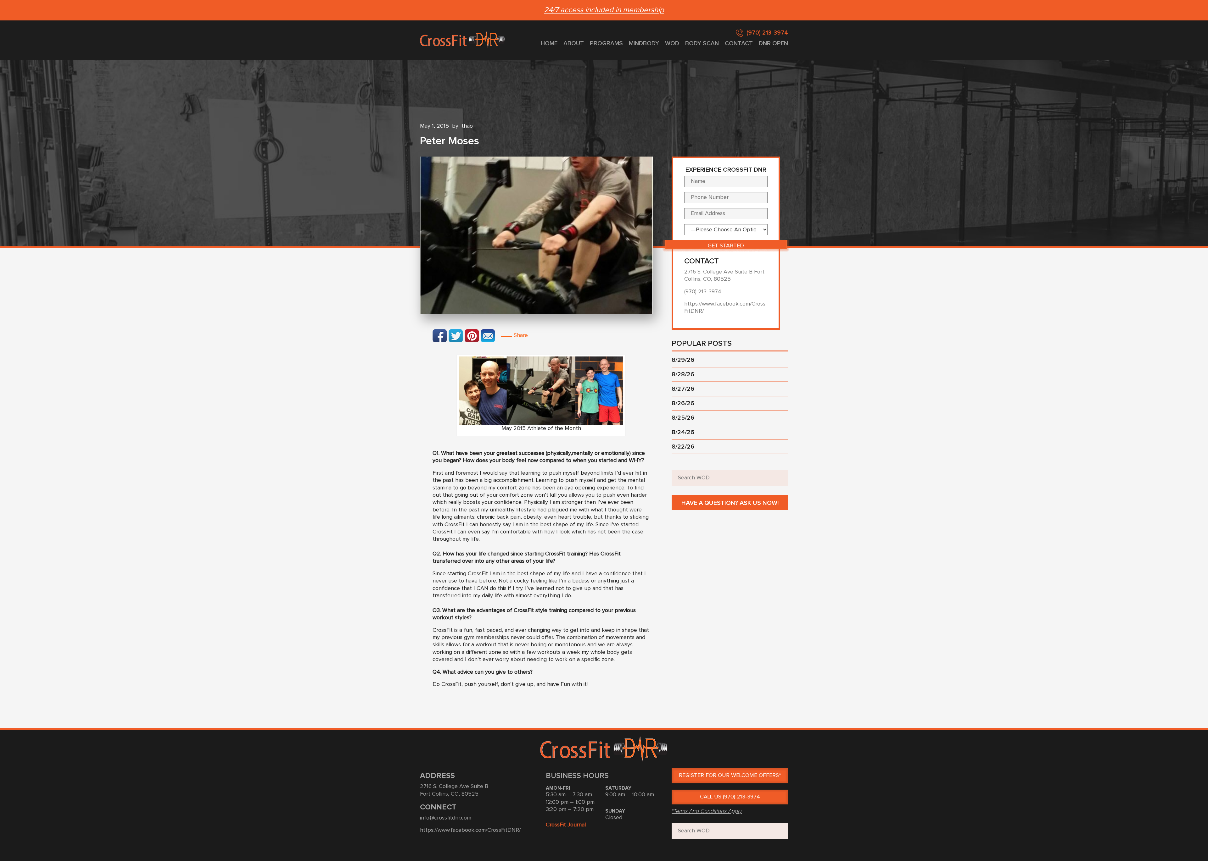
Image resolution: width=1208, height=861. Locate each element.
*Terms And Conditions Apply (707, 811)
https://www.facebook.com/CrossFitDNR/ (470, 830)
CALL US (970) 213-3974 (730, 797)
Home (549, 44)
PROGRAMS (606, 44)
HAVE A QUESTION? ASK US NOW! (730, 503)
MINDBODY (644, 44)
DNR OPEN (773, 44)
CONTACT (739, 44)
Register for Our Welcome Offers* (730, 775)
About (573, 44)
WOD (672, 44)
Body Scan (702, 44)
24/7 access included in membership (604, 10)
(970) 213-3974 (767, 33)
